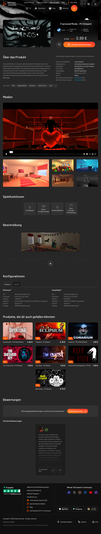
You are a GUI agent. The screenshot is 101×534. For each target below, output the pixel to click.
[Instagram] (80, 492)
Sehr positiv (78, 78)
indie (13, 85)
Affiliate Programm (33, 494)
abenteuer (32, 85)
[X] (74, 492)
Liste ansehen (78, 62)
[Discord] (69, 492)
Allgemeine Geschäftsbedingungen (38, 487)
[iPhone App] (63, 509)
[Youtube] (91, 492)
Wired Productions (80, 71)
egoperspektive (22, 85)
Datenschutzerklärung (34, 490)
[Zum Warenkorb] (88, 3)
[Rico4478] (41, 429)
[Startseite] (9, 4)
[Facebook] (85, 492)
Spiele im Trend (29, 2)
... (55, 85)
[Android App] (77, 509)
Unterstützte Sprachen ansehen (84, 64)
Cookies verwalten (9, 522)
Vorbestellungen (42, 2)
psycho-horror (42, 85)
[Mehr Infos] (50, 448)
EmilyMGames (78, 68)
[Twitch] (96, 492)
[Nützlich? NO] (60, 470)
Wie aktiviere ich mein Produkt (84, 66)
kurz (51, 85)
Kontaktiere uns (32, 497)
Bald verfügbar (54, 2)
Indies (76, 75)
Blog (63, 2)
